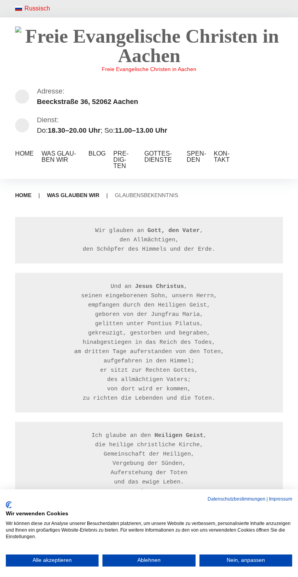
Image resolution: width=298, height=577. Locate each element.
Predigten (120, 159)
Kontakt (222, 156)
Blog (97, 153)
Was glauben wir (59, 156)
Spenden (196, 156)
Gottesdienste (158, 156)
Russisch (37, 8)
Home (24, 153)
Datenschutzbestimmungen (236, 499)
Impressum (280, 499)
